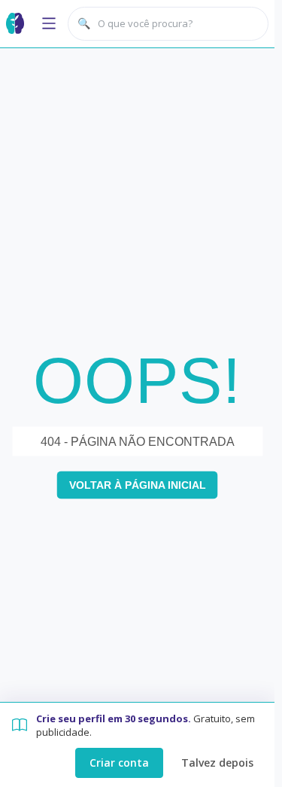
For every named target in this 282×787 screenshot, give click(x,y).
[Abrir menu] (49, 23)
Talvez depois (217, 762)
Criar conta (119, 762)
